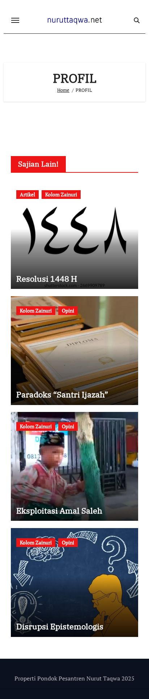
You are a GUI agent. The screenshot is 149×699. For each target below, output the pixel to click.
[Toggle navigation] (15, 20)
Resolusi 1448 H (46, 278)
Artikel (27, 194)
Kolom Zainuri (61, 194)
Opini (68, 310)
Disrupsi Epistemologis (59, 626)
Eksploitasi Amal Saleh (59, 510)
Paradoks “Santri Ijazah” (62, 394)
